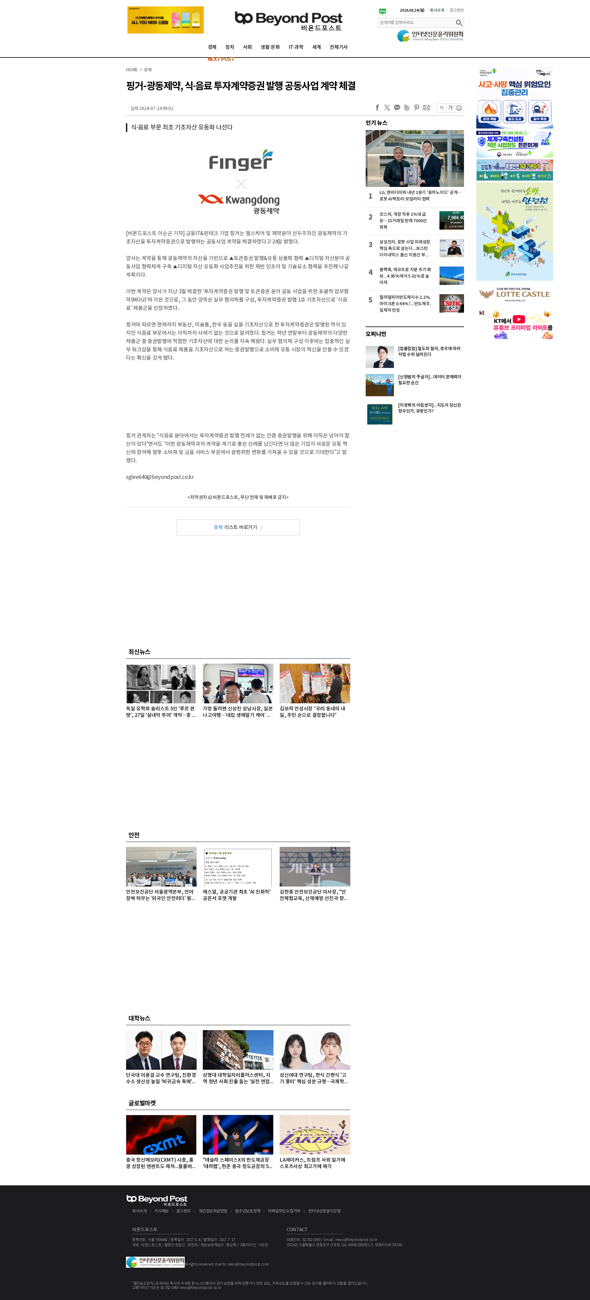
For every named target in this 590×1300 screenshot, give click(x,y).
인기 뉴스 (376, 123)
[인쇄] (459, 108)
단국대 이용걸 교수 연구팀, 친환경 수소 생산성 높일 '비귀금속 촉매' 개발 (161, 1079)
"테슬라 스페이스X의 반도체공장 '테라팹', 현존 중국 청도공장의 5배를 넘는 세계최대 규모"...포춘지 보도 (238, 1163)
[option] (167, 20)
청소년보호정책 (247, 1211)
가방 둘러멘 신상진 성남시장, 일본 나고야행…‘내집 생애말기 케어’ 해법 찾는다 (238, 712)
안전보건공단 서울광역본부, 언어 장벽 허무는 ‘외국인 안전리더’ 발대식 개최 (161, 895)
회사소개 (437, 10)
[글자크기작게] (441, 108)
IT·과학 (296, 47)
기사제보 (161, 1211)
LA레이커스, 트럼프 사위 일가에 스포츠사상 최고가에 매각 (312, 1163)
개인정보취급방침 (213, 1211)
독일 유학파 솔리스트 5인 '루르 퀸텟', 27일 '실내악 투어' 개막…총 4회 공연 (160, 712)
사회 (247, 47)
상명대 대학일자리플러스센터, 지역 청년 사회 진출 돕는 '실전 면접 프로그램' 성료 (236, 1079)
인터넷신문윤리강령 (324, 1211)
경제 (212, 47)
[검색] (459, 22)
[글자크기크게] (450, 108)
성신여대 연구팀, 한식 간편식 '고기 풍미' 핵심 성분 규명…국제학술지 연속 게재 (314, 1079)
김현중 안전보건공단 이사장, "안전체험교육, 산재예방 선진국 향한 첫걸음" (314, 895)
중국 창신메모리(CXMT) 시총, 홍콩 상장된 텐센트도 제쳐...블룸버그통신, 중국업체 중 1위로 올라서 (161, 1163)
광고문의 (457, 10)
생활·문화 (270, 47)
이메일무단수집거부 (284, 1211)
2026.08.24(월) (412, 10)
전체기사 (339, 47)
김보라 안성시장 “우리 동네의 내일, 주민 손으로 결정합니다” (312, 712)
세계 (316, 47)
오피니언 (376, 334)
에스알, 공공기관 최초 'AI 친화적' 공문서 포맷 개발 (236, 895)
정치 (229, 47)
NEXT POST (221, 59)
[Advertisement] (238, 392)
